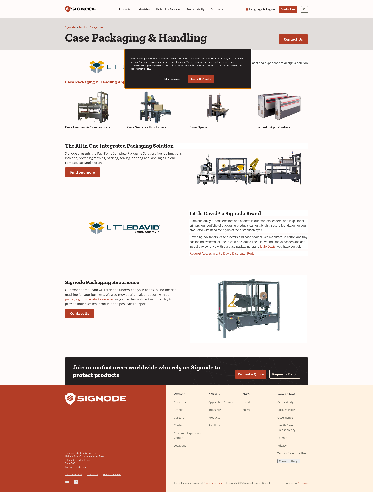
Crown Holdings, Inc (213, 483)
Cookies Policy (286, 410)
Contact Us (296, 39)
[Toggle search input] (304, 9)
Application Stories (220, 402)
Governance (285, 417)
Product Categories (91, 27)
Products (125, 9)
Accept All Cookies (201, 79)
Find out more (85, 172)
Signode (70, 27)
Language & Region (262, 9)
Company (217, 9)
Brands (178, 410)
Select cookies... (172, 78)
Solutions (214, 425)
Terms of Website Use (291, 453)
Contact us (288, 9)
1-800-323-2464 (73, 474)
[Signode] (81, 9)
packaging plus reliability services (89, 299)
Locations (180, 445)
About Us (180, 402)
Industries (143, 9)
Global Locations (112, 474)
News (246, 410)
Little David (268, 246)
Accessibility (285, 402)
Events (247, 402)
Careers (179, 417)
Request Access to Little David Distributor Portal (222, 253)
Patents (282, 438)
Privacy (282, 445)
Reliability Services (168, 9)
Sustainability (195, 9)
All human (303, 483)
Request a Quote (251, 374)
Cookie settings (289, 461)
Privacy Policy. (143, 68)
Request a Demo (284, 374)
